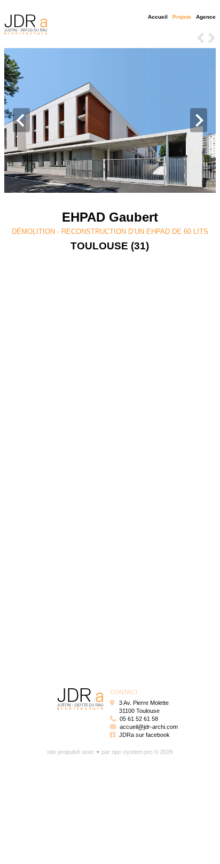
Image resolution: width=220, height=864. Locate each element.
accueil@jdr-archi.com (149, 727)
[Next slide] (198, 120)
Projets (181, 17)
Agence (206, 17)
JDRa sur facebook (144, 735)
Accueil (158, 17)
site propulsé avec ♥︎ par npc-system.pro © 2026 (110, 752)
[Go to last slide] (21, 120)
